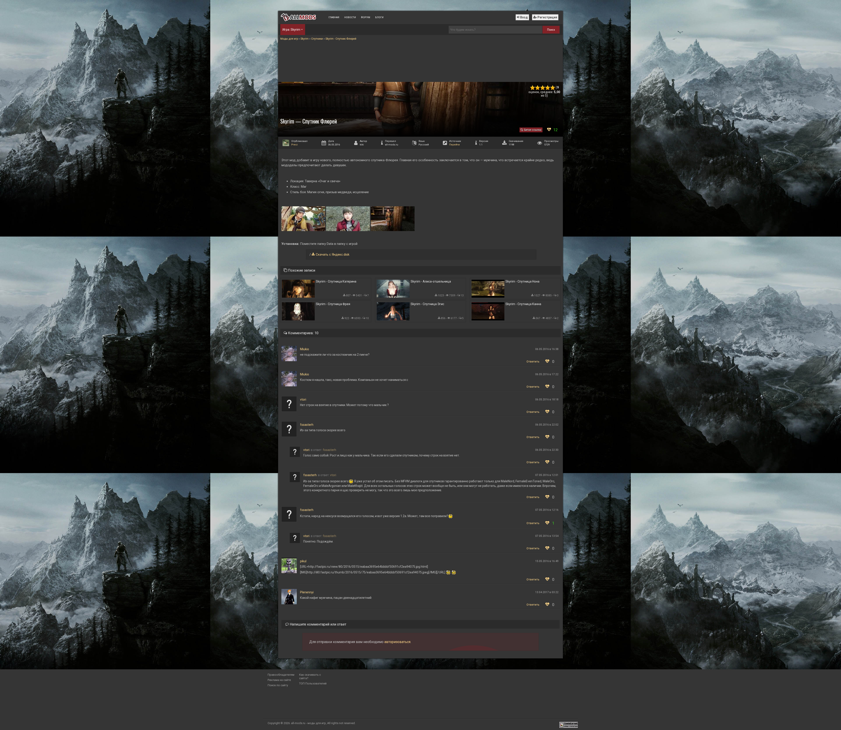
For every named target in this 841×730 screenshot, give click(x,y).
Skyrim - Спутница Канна (523, 304)
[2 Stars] (537, 87)
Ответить (533, 361)
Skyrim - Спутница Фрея (333, 304)
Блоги (379, 17)
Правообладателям (281, 674)
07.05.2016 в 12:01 (546, 475)
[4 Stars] (547, 87)
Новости (350, 17)
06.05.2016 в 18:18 (546, 399)
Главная (334, 17)
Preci (294, 144)
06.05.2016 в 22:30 (546, 449)
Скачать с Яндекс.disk (332, 254)
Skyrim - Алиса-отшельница (431, 281)
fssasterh (306, 424)
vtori (303, 399)
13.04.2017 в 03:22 (546, 592)
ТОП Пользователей (313, 683)
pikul (303, 561)
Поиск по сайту (278, 685)
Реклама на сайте (279, 680)
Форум (365, 17)
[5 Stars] (552, 87)
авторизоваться (397, 642)
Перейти (454, 144)
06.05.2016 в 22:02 (546, 424)
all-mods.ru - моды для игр (308, 723)
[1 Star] (532, 87)
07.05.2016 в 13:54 (546, 535)
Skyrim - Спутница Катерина (336, 281)
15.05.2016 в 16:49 (546, 561)
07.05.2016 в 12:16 (546, 509)
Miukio (304, 349)
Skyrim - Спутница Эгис (427, 304)
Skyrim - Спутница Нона (522, 281)
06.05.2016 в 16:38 (546, 349)
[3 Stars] (542, 87)
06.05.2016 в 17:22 (546, 374)
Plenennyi (307, 592)
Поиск (551, 29)
